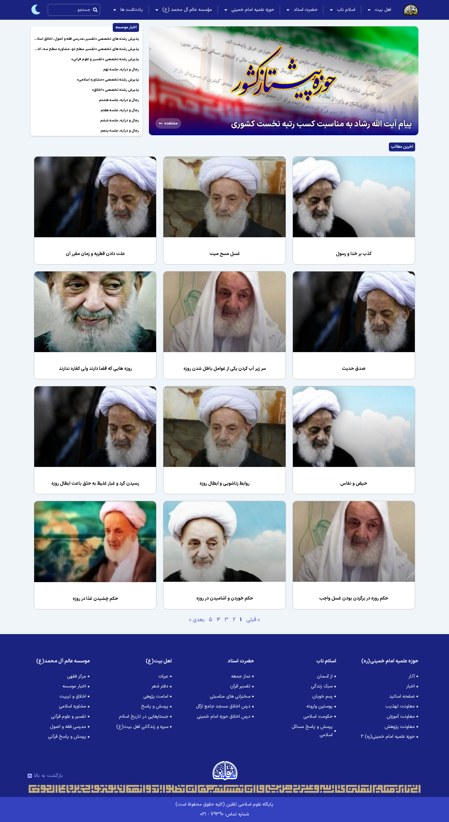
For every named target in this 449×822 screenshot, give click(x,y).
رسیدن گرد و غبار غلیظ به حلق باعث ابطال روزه (95, 483)
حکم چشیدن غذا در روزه (95, 598)
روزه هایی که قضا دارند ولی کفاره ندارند (95, 368)
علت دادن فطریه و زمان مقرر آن (95, 253)
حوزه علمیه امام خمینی (252, 9)
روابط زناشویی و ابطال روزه (224, 483)
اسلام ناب (346, 9)
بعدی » (196, 620)
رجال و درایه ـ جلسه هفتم (120, 110)
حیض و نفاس (353, 483)
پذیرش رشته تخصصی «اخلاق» (115, 90)
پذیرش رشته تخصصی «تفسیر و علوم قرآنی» (105, 59)
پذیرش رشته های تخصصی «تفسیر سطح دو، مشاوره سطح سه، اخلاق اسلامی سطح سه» (72, 49)
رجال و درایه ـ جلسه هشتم (119, 100)
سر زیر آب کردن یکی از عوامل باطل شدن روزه (224, 368)
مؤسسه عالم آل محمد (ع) (187, 9)
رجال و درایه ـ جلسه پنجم (120, 131)
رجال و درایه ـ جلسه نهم (121, 69)
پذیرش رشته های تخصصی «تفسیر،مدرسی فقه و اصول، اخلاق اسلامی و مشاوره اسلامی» (71, 39)
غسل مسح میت (224, 253)
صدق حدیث (354, 368)
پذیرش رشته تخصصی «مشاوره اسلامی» (108, 80)
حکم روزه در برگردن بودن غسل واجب (353, 598)
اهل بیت (383, 9)
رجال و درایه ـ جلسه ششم (119, 120)
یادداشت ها (131, 9)
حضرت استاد (306, 9)
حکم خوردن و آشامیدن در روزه (224, 598)
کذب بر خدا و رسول (353, 253)
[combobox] (74, 10)
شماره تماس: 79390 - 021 (224, 814)
